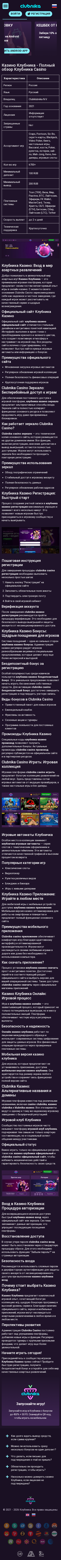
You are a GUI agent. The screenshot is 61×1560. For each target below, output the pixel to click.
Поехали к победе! (30, 1413)
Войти (15, 13)
